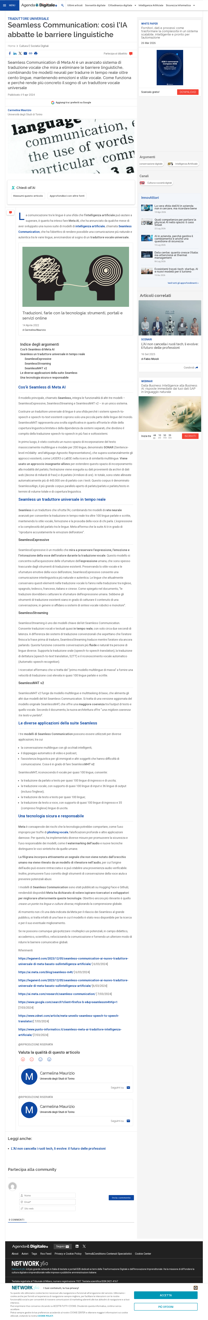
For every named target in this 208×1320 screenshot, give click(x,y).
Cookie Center (143, 1253)
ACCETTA (166, 1295)
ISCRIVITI (190, 436)
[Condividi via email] (25, 53)
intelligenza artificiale (90, 226)
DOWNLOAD (188, 92)
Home (11, 46)
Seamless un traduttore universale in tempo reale (52, 354)
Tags (34, 1253)
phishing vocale (57, 832)
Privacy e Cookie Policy (68, 1253)
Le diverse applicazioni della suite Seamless (48, 372)
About (15, 1253)
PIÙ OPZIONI (165, 1307)
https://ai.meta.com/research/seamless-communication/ (56, 994)
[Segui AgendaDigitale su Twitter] (84, 1246)
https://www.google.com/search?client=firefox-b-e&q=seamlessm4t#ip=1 (68, 1002)
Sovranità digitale (95, 5)
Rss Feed (45, 1253)
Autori (25, 1253)
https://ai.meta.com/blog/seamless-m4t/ (45, 972)
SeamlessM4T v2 (36, 368)
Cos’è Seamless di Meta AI (37, 349)
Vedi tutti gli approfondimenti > (183, 283)
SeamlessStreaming (38, 363)
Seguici (60, 1246)
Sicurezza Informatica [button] (178, 5)
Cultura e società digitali (34, 46)
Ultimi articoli (75, 5)
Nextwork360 (19, 1269)
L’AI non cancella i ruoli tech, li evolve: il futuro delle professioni (58, 1148)
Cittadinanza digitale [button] (120, 5)
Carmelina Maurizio (19, 110)
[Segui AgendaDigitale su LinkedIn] (77, 1246)
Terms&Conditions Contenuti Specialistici (108, 1253)
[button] (10, 5)
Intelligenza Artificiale (151, 5)
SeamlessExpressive (38, 359)
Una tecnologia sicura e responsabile (44, 377)
